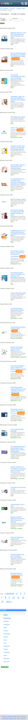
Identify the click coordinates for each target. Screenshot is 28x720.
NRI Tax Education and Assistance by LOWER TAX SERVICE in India (18, 54)
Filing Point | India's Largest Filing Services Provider (18, 411)
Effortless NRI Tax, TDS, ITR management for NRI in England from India (18, 35)
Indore (5, 655)
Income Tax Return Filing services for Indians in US (17, 348)
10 (13, 597)
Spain (10, 718)
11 (18, 597)
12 (23, 597)
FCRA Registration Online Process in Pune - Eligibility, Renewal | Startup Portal (18, 390)
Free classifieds (4, 8)
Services (12, 8)
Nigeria (23, 718)
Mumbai (6, 621)
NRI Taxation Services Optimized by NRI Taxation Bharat (18, 166)
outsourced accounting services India (18, 327)
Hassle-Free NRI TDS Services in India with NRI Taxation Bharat (18, 147)
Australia (10, 716)
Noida (5, 627)
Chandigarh (7, 646)
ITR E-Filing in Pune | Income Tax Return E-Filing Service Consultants (18, 253)
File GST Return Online (18, 199)
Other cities (7, 661)
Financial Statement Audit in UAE (17, 538)
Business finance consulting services (17, 574)
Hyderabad (6, 624)
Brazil (14, 716)
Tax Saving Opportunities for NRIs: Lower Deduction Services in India (18, 77)
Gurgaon (6, 636)
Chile (18, 716)
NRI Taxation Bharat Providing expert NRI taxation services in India (17, 212)
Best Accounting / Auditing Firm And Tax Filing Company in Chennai (18, 519)
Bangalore (7, 618)
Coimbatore (7, 652)
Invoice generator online (18, 293)
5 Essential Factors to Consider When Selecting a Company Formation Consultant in (18, 181)
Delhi (6, 615)
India (14, 718)
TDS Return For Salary (18, 117)
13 (2, 601)
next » (9, 601)
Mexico (19, 718)
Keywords (15, 18)
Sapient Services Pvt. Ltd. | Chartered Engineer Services (17, 556)
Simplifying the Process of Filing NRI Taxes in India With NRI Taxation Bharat (18, 233)
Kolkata (6, 649)
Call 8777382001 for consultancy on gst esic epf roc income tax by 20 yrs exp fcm (18, 469)
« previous (9, 593)
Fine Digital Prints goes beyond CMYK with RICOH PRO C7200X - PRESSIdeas (18, 449)
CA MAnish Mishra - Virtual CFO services (17, 309)
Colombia (23, 716)
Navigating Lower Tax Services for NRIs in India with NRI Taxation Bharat (18, 99)
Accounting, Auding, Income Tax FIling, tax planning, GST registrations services (18, 275)
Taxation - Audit (21, 8)
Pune (5, 643)
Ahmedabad (7, 633)
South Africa (5, 718)
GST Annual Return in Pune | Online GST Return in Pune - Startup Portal (18, 368)
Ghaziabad (6, 658)
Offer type (2, 18)
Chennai (6, 630)
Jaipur (5, 640)
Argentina (4, 716)
